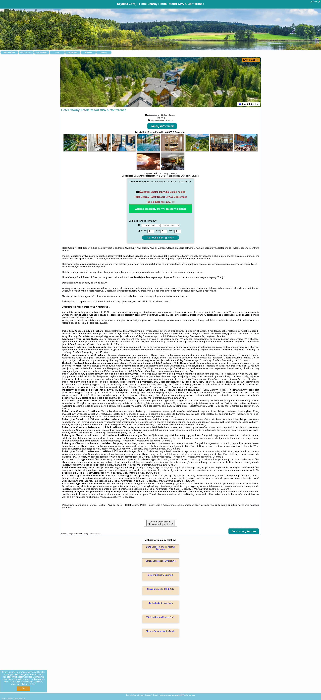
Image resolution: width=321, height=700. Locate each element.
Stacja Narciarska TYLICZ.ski (160, 589)
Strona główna (9, 52)
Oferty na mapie (26, 52)
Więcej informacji (162, 126)
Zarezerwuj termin (244, 531)
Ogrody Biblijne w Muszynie (160, 575)
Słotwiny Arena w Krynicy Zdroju (160, 631)
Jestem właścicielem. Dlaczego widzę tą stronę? (160, 522)
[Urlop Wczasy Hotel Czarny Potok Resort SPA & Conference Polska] (75, 150)
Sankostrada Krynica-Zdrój (160, 603)
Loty (57, 52)
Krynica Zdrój (250, 59)
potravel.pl (315, 1)
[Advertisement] (160, 669)
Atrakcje (88, 52)
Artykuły (103, 52)
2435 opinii (186, 176)
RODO (33, 684)
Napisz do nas (189, 695)
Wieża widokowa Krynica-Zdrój (160, 617)
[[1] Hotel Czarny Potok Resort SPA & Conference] (160, 82)
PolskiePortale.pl (18, 699)
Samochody (73, 52)
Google (40, 672)
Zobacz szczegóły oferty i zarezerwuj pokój (160, 208)
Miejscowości (41, 52)
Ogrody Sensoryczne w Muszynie (160, 561)
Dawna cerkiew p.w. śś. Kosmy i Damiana (160, 548)
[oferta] (240, 104)
